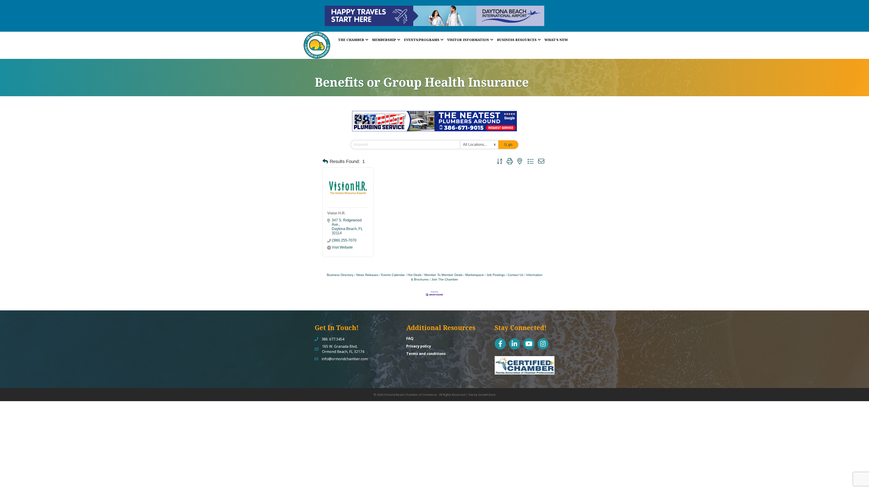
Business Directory (340, 275)
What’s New (556, 39)
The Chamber (351, 39)
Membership (384, 39)
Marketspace (474, 275)
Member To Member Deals (443, 275)
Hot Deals (415, 275)
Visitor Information (468, 39)
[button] (325, 161)
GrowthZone (487, 395)
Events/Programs (421, 39)
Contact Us (515, 275)
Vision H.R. (336, 213)
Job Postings (496, 275)
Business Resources (517, 39)
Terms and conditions (426, 353)
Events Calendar (393, 275)
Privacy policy (418, 346)
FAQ (409, 338)
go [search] (510, 144)
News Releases (367, 275)
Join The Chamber (444, 279)
